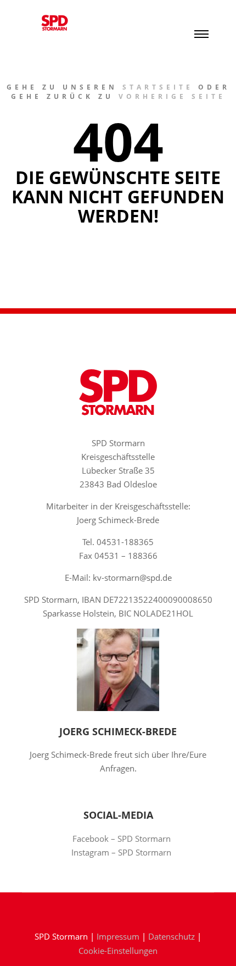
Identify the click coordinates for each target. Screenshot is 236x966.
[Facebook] (110, 908)
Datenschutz (171, 936)
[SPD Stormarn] (54, 22)
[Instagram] (126, 908)
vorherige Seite (172, 96)
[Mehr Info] (201, 11)
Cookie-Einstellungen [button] (118, 950)
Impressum (118, 936)
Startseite (157, 87)
